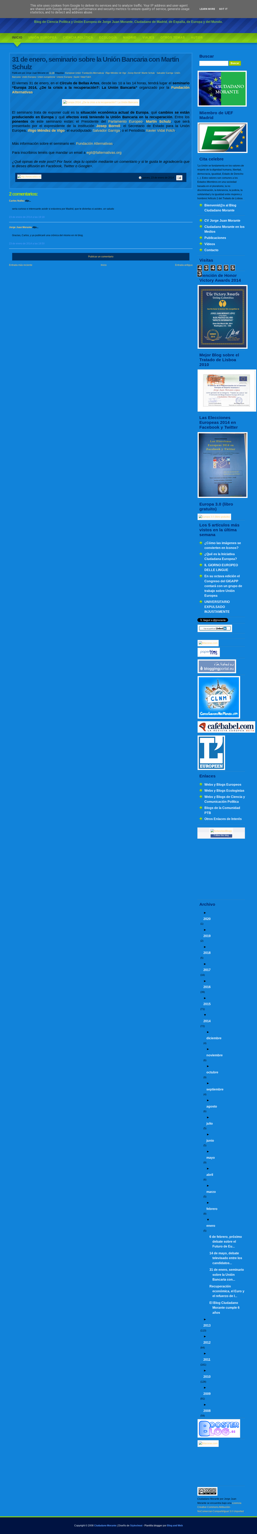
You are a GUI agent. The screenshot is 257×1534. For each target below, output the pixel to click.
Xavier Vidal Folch (82, 77)
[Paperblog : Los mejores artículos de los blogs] (208, 656)
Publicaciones (215, 238)
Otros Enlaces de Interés (223, 819)
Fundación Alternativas (93, 73)
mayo (210, 1157)
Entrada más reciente (20, 265)
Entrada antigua (184, 265)
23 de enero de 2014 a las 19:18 (27, 217)
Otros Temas (172, 37)
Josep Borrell (133, 73)
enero (210, 1225)
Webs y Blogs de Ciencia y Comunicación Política (224, 799)
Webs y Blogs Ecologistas (224, 790)
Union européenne (46, 77)
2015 (207, 1004)
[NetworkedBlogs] (221, 831)
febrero (211, 1209)
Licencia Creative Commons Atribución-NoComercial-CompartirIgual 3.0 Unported (220, 1507)
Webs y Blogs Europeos (222, 784)
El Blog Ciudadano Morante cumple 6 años (224, 1307)
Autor (197, 37)
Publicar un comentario (100, 256)
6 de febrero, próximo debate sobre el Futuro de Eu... (225, 1241)
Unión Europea (43, 37)
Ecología (108, 37)
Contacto (211, 250)
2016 (207, 987)
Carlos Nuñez (16, 200)
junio (210, 1140)
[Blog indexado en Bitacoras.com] (208, 643)
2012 (207, 1342)
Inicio (17, 37)
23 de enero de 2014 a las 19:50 (27, 243)
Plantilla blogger (153, 1525)
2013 (207, 1325)
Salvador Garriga (165, 73)
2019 (207, 936)
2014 (207, 1021)
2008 (207, 1411)
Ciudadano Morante (105, 1525)
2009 (207, 1393)
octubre (212, 1072)
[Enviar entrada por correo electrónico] (178, 177)
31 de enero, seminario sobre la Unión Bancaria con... (226, 1274)
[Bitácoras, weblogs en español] (208, 1443)
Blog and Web (175, 1525)
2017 (207, 970)
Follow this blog (221, 835)
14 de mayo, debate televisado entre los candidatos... (225, 1258)
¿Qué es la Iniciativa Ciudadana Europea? (220, 556)
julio (209, 1123)
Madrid (130, 37)
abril (209, 1174)
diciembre (213, 1038)
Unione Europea (64, 77)
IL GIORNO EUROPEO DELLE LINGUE (221, 567)
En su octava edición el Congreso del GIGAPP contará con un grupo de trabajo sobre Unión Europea (223, 585)
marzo (211, 1191)
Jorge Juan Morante (20, 227)
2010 (207, 1376)
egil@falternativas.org (104, 153)
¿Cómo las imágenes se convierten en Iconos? (222, 545)
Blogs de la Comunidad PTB (222, 810)
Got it (223, 9)
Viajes (148, 37)
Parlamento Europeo (125, 121)
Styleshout (136, 1525)
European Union (73, 73)
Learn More (207, 9)
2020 (207, 919)
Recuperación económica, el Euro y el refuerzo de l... (226, 1291)
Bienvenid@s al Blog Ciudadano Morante (220, 207)
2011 (206, 1359)
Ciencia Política (78, 37)
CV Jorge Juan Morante (222, 220)
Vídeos (209, 244)
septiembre (214, 1089)
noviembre (214, 1055)
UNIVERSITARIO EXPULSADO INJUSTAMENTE (217, 606)
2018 (207, 953)
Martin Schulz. (148, 73)
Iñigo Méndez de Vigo (115, 73)
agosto (211, 1106)
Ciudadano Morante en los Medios (224, 229)
